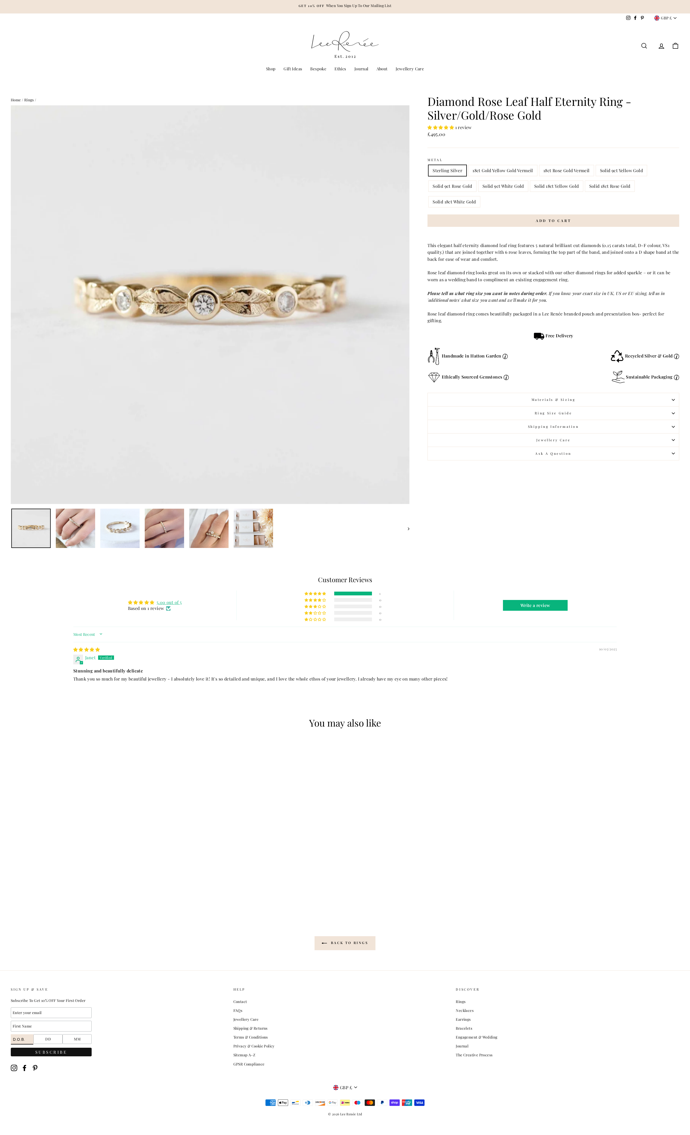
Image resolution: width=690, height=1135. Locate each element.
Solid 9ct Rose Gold (452, 186)
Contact (240, 1001)
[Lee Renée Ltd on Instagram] (14, 1067)
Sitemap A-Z (244, 1054)
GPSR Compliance (249, 1063)
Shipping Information (553, 426)
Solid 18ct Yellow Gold (556, 186)
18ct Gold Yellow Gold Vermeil (502, 170)
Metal (435, 160)
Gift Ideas (293, 68)
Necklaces (465, 1010)
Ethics (340, 68)
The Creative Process (474, 1054)
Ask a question (553, 453)
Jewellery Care (410, 68)
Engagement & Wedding (476, 1037)
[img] (86, 649)
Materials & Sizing (553, 399)
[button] (441, 127)
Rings (29, 99)
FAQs (238, 1010)
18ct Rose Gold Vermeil (566, 170)
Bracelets (464, 1028)
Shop (271, 68)
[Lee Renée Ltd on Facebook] (24, 1067)
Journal (361, 68)
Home (16, 99)
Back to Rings (348, 943)
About (382, 68)
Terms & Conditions (250, 1037)
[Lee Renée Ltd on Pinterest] (35, 1067)
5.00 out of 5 (169, 602)
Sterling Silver (447, 170)
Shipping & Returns (250, 1028)
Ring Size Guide (553, 413)
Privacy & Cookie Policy (254, 1045)
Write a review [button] (535, 605)
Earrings (463, 1019)
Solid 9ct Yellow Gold (621, 170)
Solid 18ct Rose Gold (609, 186)
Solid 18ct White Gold (454, 201)
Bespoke (318, 68)
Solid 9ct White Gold (503, 186)
